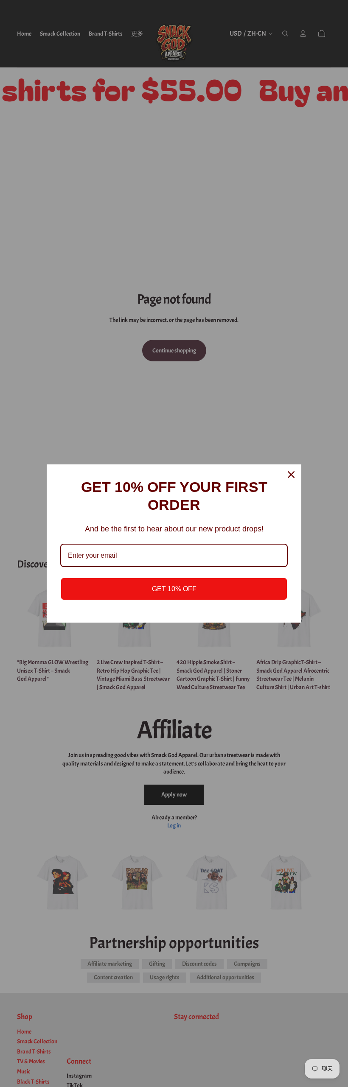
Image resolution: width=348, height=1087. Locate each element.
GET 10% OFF (174, 588)
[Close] (291, 474)
